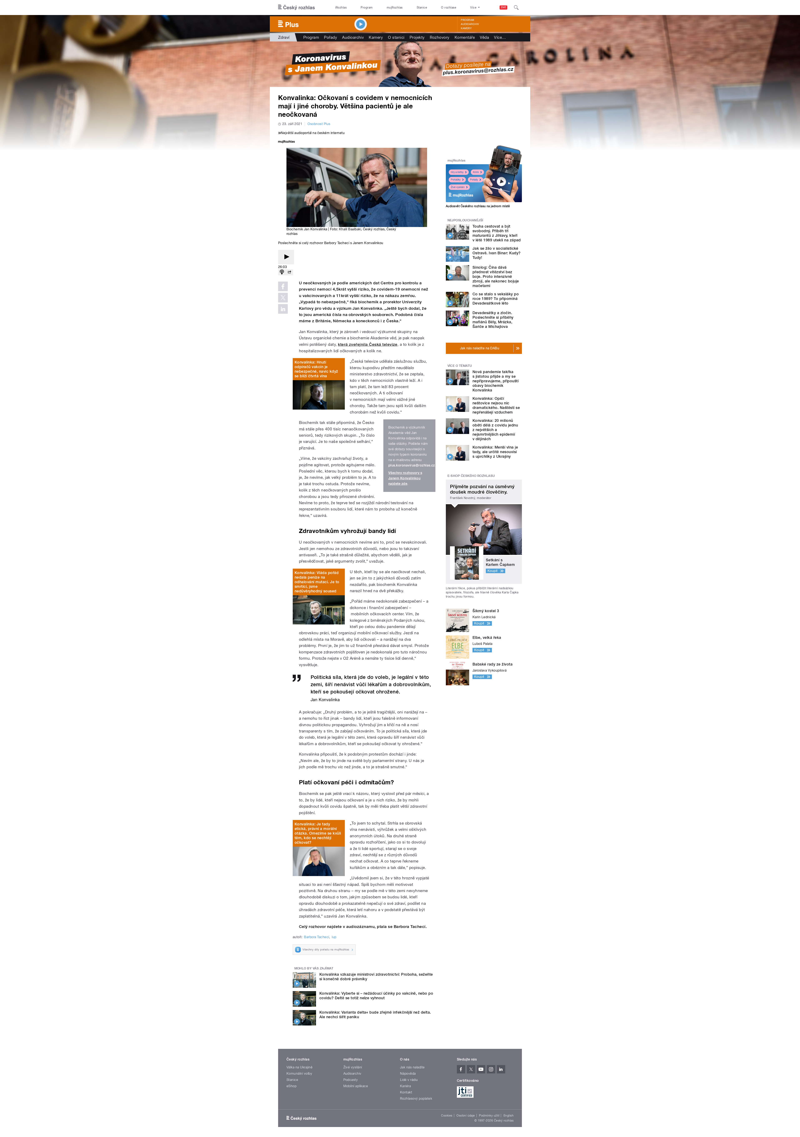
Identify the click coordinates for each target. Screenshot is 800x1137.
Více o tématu (460, 366)
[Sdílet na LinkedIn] (283, 309)
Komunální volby (299, 1074)
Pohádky (456, 179)
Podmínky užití (489, 1115)
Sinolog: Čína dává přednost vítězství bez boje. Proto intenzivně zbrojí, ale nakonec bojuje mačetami (495, 276)
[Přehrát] (286, 257)
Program (366, 7)
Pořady (330, 37)
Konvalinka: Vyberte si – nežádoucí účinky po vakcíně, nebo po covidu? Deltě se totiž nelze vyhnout (376, 995)
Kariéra (405, 1086)
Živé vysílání (458, 187)
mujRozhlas (395, 7)
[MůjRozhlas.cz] (286, 142)
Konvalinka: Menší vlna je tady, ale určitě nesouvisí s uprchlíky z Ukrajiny (495, 452)
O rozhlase (448, 7)
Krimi (476, 172)
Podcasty (350, 1080)
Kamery (466, 28)
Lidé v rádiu (409, 1080)
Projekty (417, 37)
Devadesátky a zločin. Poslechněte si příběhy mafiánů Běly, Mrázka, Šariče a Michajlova (493, 320)
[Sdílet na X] (283, 297)
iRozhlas (341, 7)
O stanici (396, 37)
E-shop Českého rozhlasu (471, 476)
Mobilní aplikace (355, 1086)
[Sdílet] (289, 272)
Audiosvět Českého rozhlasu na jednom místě (478, 206)
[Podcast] (282, 272)
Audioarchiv (470, 24)
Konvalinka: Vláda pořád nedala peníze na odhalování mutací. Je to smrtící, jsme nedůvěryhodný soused (317, 581)
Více (500, 37)
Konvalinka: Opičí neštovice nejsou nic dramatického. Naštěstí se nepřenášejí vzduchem (496, 405)
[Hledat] (516, 7)
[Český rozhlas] (296, 7)
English (509, 1115)
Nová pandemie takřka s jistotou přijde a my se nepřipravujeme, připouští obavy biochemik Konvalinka (495, 381)
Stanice (422, 7)
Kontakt (406, 1092)
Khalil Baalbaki (350, 229)
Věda (484, 37)
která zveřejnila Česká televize (368, 344)
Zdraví (284, 37)
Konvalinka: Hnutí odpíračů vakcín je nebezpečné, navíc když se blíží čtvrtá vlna (316, 369)
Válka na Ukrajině (299, 1067)
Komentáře (465, 37)
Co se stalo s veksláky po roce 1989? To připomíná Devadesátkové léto (495, 298)
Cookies (446, 1115)
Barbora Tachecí (316, 937)
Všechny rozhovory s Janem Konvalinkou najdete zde (405, 478)
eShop (291, 1086)
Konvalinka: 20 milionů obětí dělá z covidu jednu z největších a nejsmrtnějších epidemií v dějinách (495, 429)
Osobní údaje (465, 1115)
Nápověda (408, 1074)
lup (334, 937)
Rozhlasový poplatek (416, 1099)
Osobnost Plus (319, 124)
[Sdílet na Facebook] (283, 286)
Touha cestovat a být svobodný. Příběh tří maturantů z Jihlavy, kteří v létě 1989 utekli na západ (496, 233)
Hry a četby (457, 172)
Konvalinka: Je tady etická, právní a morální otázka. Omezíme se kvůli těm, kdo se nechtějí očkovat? (318, 833)
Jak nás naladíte (412, 1067)
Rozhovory (440, 37)
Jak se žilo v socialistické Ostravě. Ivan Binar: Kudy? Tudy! (496, 253)
